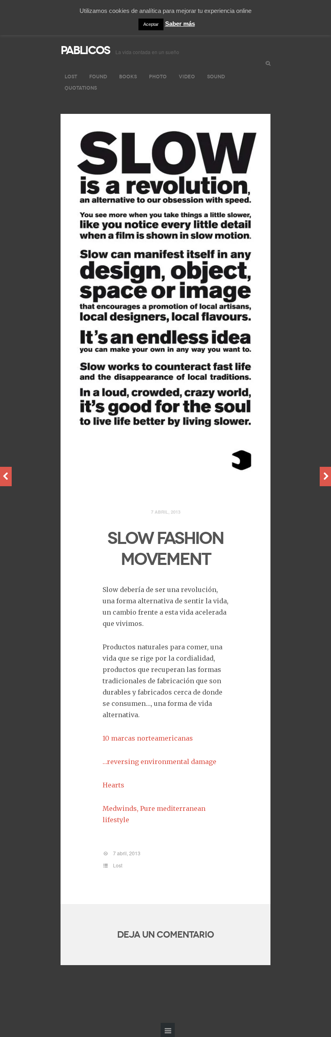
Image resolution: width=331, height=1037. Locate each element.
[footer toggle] (168, 1030)
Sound (216, 76)
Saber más (180, 23)
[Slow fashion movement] (165, 298)
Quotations (81, 88)
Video (187, 76)
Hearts (113, 785)
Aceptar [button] (151, 24)
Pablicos (85, 50)
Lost (71, 76)
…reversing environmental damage (159, 762)
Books (128, 76)
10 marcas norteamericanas (148, 738)
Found (98, 76)
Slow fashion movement (165, 549)
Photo (158, 76)
